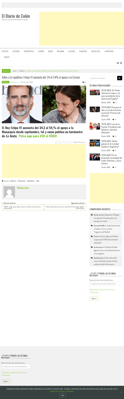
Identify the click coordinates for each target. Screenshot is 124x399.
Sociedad (83, 51)
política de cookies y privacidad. (62, 391)
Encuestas (95, 51)
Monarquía (21, 181)
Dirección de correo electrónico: (101, 280)
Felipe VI (13, 181)
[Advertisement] (81, 29)
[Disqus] (44, 243)
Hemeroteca (29, 51)
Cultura (71, 51)
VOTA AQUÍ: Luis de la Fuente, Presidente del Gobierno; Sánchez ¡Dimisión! (111, 128)
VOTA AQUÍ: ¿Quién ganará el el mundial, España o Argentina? (110, 144)
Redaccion (15, 82)
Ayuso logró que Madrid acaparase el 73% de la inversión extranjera (106, 239)
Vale (62, 395)
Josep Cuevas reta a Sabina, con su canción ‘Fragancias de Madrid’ (107, 228)
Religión (60, 51)
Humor (41, 51)
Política (5, 51)
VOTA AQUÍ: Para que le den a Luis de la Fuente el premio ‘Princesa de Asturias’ (111, 111)
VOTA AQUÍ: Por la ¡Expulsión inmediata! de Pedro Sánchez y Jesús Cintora (111, 159)
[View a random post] (118, 63)
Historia (16, 51)
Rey (38, 181)
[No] (121, 392)
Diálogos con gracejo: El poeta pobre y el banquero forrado (106, 218)
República (31, 181)
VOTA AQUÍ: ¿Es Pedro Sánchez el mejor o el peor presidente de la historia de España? (110, 94)
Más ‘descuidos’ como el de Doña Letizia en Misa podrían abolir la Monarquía (105, 261)
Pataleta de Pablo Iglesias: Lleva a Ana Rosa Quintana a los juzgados (107, 250)
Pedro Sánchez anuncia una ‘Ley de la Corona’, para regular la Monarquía (65, 207)
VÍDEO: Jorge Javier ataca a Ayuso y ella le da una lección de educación (22, 207)
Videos (7, 57)
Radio (50, 51)
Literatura (109, 51)
